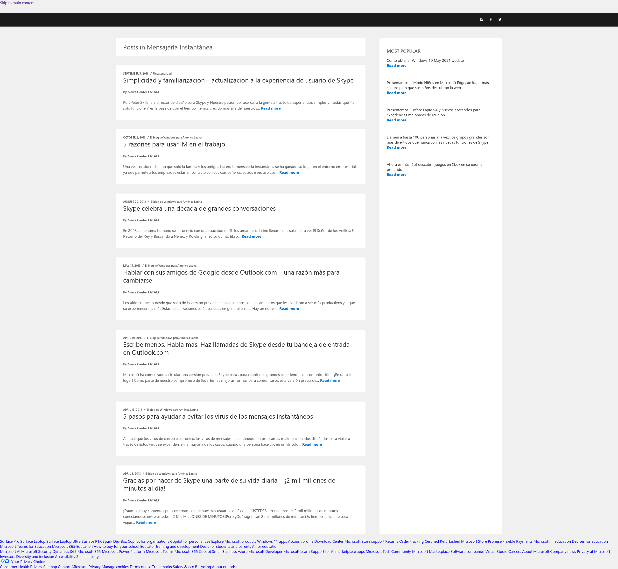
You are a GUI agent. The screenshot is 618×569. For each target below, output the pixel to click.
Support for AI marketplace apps (338, 551)
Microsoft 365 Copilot (193, 551)
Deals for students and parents (225, 546)
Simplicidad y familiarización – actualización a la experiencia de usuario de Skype (238, 80)
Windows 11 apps (272, 541)
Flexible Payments (518, 541)
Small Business (224, 551)
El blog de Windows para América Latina (176, 137)
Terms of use (140, 566)
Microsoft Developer (265, 551)
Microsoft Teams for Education (25, 546)
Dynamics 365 (65, 551)
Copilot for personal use (190, 541)
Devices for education (590, 541)
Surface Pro (9, 541)
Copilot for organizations (148, 541)
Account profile (300, 541)
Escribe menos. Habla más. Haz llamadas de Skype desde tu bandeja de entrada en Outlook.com (236, 348)
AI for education (265, 546)
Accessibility (65, 556)
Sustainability (87, 556)
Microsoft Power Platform (123, 551)
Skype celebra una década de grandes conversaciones (199, 208)
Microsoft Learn (296, 551)
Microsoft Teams (160, 551)
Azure (242, 551)
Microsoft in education (552, 541)
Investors (7, 556)
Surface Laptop (32, 541)
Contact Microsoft (73, 566)
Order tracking (411, 541)
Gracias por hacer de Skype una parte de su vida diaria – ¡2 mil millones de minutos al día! (229, 484)
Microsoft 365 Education (72, 546)
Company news (563, 551)
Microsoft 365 (89, 551)
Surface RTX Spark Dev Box (104, 541)
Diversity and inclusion (35, 556)
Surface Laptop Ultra (63, 541)
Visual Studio (496, 551)
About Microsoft (535, 551)
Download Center (329, 541)
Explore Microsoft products (233, 541)
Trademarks (162, 566)
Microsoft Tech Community (388, 551)
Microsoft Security (36, 551)
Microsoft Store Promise (481, 541)
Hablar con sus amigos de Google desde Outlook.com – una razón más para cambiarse (231, 276)
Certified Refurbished (442, 541)
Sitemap (50, 566)
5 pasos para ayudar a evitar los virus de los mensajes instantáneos (218, 416)
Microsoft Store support (364, 541)
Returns (391, 541)
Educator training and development (169, 546)
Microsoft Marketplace (430, 551)
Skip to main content (17, 2)
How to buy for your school (116, 546)
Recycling (203, 566)
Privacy (95, 566)
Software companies (467, 551)
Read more (271, 108)
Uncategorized (162, 73)
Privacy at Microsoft (593, 551)
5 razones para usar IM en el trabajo (174, 143)
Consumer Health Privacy (21, 566)
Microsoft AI (10, 551)
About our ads (224, 566)
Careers (514, 551)
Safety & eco (183, 566)
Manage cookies (115, 566)
